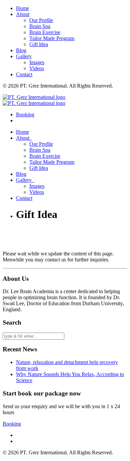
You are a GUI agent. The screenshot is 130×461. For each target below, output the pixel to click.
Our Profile (41, 20)
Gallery (24, 56)
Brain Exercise (44, 32)
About (22, 14)
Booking (12, 424)
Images (36, 62)
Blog (21, 50)
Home (22, 8)
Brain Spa (39, 26)
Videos (36, 68)
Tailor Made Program (51, 38)
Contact (24, 74)
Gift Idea (38, 44)
